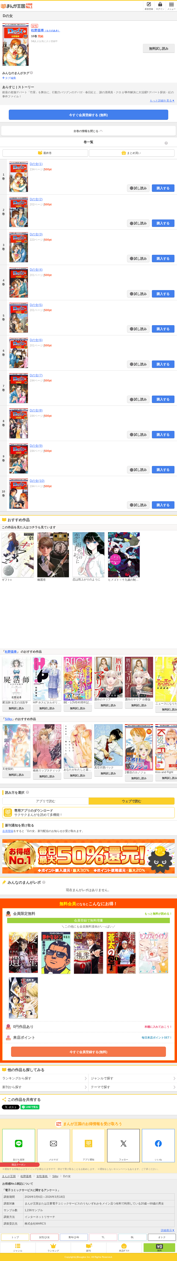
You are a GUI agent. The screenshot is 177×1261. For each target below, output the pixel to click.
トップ (15, 1237)
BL (132, 1237)
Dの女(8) (36, 410)
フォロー (123, 1159)
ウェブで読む (131, 801)
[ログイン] (160, 4)
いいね (158, 1159)
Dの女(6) (36, 340)
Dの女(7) (36, 375)
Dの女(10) (37, 481)
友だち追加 (19, 1160)
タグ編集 (10, 78)
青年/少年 (73, 1237)
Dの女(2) (36, 199)
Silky (8, 719)
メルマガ (53, 1159)
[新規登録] (149, 4)
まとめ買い (134, 153)
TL (103, 1237)
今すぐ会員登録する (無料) (88, 115)
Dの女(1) (36, 164)
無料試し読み (158, 48)
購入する (163, 188)
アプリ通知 (88, 1159)
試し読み (140, 188)
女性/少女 (44, 1237)
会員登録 (7, 831)
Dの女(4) (36, 269)
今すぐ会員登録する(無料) (88, 1052)
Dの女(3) (36, 234)
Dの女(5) (36, 305)
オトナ (162, 1237)
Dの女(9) (36, 445)
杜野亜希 (45, 30)
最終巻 (47, 153)
